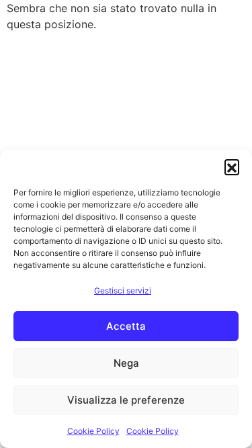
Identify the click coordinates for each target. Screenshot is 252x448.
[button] (232, 166)
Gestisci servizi (122, 290)
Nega (126, 363)
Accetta (126, 326)
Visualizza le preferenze (126, 400)
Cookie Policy (93, 431)
